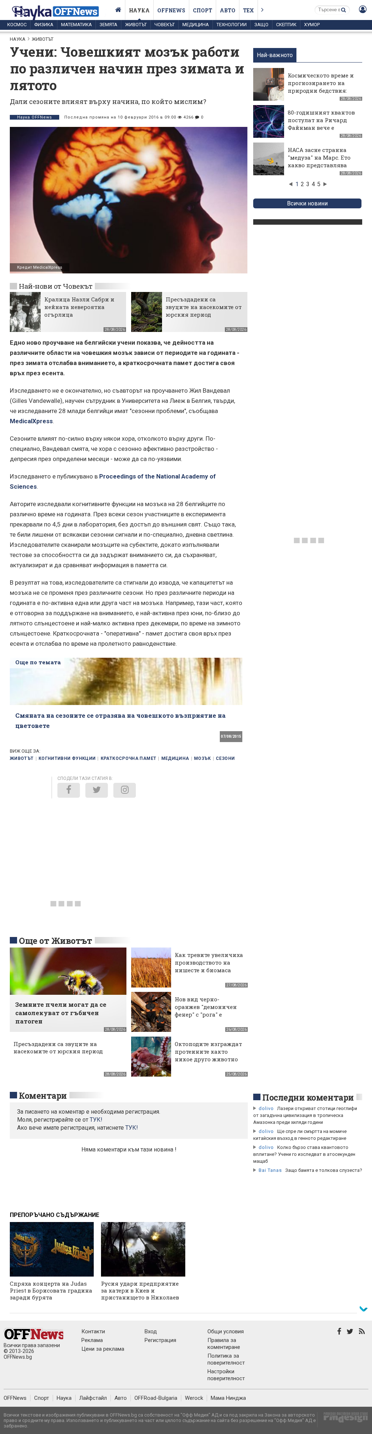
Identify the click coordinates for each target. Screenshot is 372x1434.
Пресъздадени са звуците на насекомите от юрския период (204, 307)
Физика (43, 24)
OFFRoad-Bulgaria (155, 1398)
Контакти (93, 1331)
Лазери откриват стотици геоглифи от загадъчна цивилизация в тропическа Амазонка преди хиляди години (305, 1115)
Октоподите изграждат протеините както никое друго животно (208, 1051)
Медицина (195, 24)
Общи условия (225, 1331)
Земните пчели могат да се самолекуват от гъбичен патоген (60, 1012)
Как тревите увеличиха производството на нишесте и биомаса (209, 962)
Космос (17, 24)
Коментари (43, 1095)
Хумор (312, 24)
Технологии (232, 24)
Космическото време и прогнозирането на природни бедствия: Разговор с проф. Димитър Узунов (321, 90)
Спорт (202, 10)
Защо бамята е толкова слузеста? (323, 1170)
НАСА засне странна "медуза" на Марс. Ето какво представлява (319, 157)
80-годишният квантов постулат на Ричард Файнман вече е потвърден (321, 124)
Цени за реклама (102, 1349)
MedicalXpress (31, 421)
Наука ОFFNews (34, 117)
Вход (151, 1331)
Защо (261, 24)
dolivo (266, 1108)
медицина (175, 758)
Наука (139, 10)
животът (22, 758)
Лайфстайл (93, 1398)
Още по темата (38, 662)
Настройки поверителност (226, 1375)
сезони (225, 758)
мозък (202, 758)
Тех (248, 10)
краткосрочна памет (128, 758)
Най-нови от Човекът (55, 286)
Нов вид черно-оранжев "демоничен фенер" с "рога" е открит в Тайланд (206, 1011)
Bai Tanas (270, 1170)
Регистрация (160, 1340)
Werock (194, 1398)
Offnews (171, 10)
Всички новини (307, 203)
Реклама (92, 1340)
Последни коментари (308, 1097)
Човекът (164, 24)
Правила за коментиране (223, 1343)
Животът (136, 24)
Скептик (286, 24)
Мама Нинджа (228, 1398)
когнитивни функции (67, 758)
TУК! (96, 1119)
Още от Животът (55, 940)
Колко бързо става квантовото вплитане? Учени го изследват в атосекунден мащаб (304, 1154)
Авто (227, 10)
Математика (76, 24)
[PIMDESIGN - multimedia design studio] (342, 1419)
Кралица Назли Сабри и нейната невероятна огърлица (79, 307)
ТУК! (131, 1127)
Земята (108, 24)
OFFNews (15, 1398)
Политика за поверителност (226, 1359)
